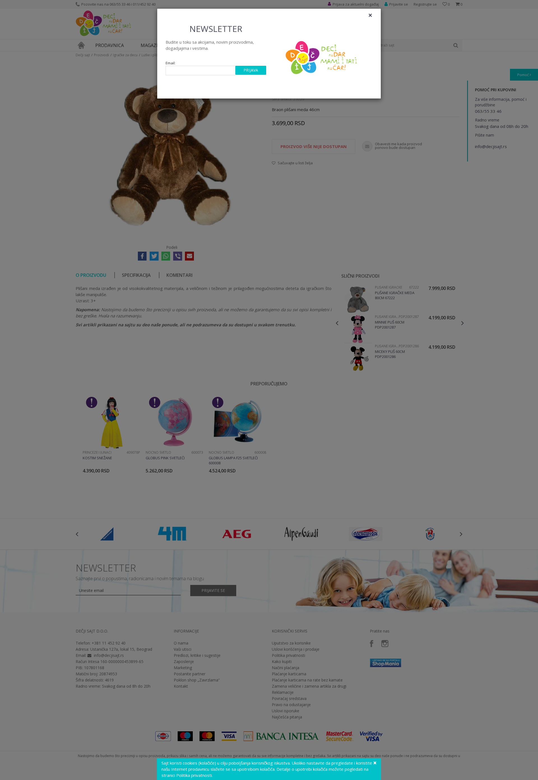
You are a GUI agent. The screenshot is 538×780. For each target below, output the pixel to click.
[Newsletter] (322, 56)
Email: (170, 63)
